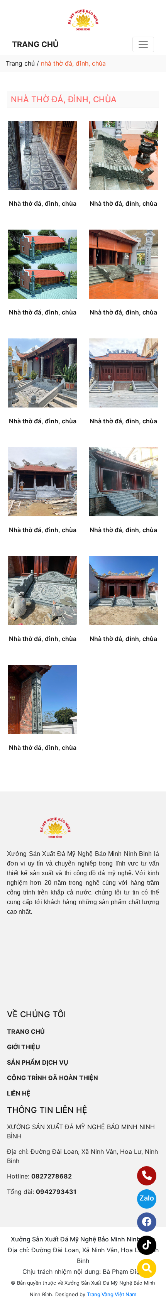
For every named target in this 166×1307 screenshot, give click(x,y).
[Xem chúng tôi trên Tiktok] (141, 1245)
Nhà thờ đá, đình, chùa (42, 203)
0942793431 (56, 1191)
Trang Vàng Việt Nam (111, 1294)
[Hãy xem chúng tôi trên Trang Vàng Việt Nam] (141, 1268)
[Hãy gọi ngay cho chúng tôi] (141, 1175)
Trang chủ (20, 63)
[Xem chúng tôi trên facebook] (141, 1222)
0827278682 (51, 1176)
